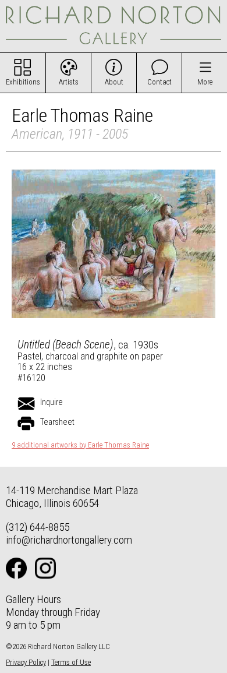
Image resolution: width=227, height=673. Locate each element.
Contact (159, 81)
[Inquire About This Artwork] (26, 404)
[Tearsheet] (26, 423)
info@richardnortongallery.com (69, 540)
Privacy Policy (26, 662)
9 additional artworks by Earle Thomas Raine (80, 445)
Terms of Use (71, 662)
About (114, 81)
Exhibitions (23, 81)
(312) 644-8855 (37, 527)
